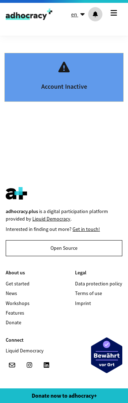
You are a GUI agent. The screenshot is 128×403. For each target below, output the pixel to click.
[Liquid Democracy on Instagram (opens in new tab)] (29, 365)
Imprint (83, 303)
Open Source (64, 248)
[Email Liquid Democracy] (12, 365)
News (11, 293)
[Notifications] (95, 14)
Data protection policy (98, 283)
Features (15, 313)
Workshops (18, 303)
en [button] (74, 14)
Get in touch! (86, 229)
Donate (13, 322)
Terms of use (88, 293)
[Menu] (115, 13)
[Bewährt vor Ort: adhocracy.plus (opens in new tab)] (106, 355)
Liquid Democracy (51, 219)
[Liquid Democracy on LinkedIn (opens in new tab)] (46, 365)
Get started (18, 283)
